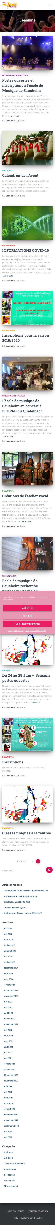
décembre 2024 (11, 968)
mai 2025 (8, 956)
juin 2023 (8, 1002)
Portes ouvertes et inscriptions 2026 (20, 896)
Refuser (27, 616)
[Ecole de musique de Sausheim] (10, 5)
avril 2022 (8, 1035)
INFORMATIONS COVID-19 (25, 250)
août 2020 (8, 1086)
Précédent (22, 861)
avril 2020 (8, 1098)
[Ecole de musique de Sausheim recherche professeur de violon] (27, 553)
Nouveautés (7, 491)
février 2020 (9, 1109)
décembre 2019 (11, 1115)
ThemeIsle (37, 1218)
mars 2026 (8, 939)
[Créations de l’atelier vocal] (27, 468)
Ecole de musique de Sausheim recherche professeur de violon (20, 585)
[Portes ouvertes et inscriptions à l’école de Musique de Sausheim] (27, 53)
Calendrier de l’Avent (20, 175)
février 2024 (9, 985)
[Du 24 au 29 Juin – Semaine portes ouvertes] (27, 647)
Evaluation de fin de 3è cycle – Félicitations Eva (26, 891)
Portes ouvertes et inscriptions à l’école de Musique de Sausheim (22, 85)
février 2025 (9, 962)
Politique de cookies (16, 631)
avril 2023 (8, 1013)
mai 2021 (8, 1058)
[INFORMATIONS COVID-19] (27, 223)
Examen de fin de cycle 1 (15, 907)
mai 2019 (8, 1137)
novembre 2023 (11, 996)
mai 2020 (8, 1092)
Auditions (8, 1152)
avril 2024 (8, 973)
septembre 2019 (11, 1126)
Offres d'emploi (9, 576)
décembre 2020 (11, 1075)
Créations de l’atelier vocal (25, 495)
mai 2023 (8, 1007)
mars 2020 (8, 1103)
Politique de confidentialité (35, 631)
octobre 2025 (10, 951)
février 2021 (9, 1064)
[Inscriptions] (27, 734)
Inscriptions (22, 75)
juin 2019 (8, 1131)
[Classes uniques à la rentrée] (27, 804)
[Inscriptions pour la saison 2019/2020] (27, 308)
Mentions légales (15, 1211)
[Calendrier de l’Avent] (27, 148)
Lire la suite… (15, 116)
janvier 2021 (9, 1069)
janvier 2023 (9, 1019)
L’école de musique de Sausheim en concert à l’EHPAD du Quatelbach (22, 405)
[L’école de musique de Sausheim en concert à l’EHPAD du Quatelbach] (27, 373)
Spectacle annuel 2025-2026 (17, 902)
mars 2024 (8, 979)
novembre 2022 (11, 1024)
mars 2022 (8, 1041)
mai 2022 (8, 1030)
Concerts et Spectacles (13, 396)
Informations (8, 75)
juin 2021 (8, 1052)
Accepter (27, 608)
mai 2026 (8, 934)
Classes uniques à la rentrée (26, 833)
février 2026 (9, 945)
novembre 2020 (11, 1081)
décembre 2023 (11, 990)
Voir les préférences (28, 624)
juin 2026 (8, 928)
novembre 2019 (11, 1120)
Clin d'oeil (6, 171)
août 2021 (8, 1047)
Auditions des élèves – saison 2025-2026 (23, 913)
